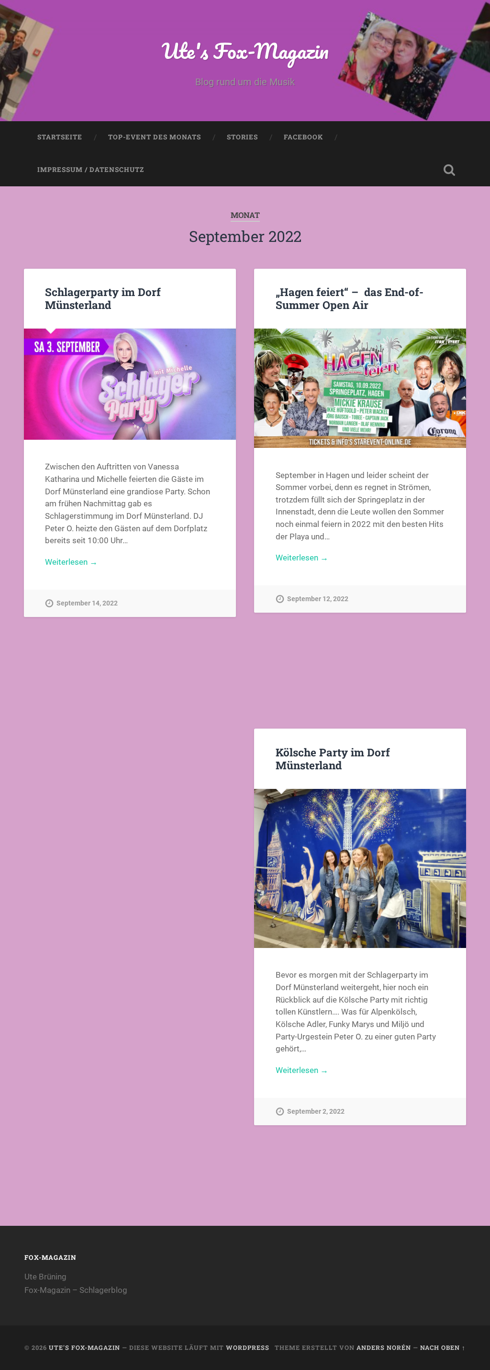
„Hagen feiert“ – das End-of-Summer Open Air (349, 298)
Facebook (303, 137)
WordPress (247, 1347)
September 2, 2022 (316, 1111)
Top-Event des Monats (154, 137)
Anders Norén (383, 1347)
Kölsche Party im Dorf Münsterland (333, 758)
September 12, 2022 (317, 599)
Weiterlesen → (71, 562)
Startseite (59, 137)
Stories (242, 137)
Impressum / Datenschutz (90, 169)
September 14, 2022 (87, 603)
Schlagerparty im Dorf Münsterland (103, 298)
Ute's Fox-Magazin (245, 51)
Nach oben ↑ (443, 1347)
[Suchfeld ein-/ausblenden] (449, 170)
